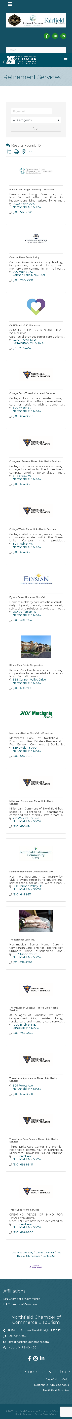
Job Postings (33, 1256)
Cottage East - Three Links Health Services (32, 393)
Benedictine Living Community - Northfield (31, 189)
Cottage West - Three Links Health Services (32, 529)
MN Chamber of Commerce (21, 1298)
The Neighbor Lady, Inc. (22, 939)
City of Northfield (57, 1379)
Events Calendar (44, 1252)
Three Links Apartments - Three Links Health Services (33, 1079)
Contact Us (49, 1256)
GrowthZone (50, 1414)
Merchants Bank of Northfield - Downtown (31, 733)
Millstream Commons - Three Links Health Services (31, 802)
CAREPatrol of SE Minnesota (24, 325)
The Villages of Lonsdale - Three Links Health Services (33, 1009)
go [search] (37, 128)
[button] (8, 145)
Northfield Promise (56, 1390)
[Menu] (10, 4)
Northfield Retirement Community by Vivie (31, 871)
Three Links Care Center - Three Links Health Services (33, 1140)
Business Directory (22, 1252)
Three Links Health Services (24, 1209)
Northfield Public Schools (51, 1385)
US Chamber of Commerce (21, 1304)
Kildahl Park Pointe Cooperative (26, 665)
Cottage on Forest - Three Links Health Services (35, 461)
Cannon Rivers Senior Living (24, 257)
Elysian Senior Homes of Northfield (27, 597)
